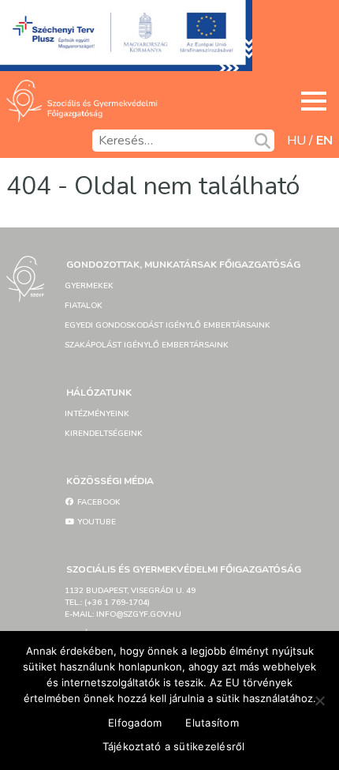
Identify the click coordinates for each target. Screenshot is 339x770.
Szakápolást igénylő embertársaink (147, 345)
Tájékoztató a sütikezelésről (173, 746)
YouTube (95, 522)
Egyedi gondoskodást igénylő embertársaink (167, 325)
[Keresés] (262, 140)
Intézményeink (97, 413)
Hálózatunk (99, 392)
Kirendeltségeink (104, 433)
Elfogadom (135, 722)
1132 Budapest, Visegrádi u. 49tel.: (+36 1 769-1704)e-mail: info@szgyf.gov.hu (130, 602)
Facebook (98, 502)
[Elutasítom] (319, 700)
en (324, 140)
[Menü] (314, 101)
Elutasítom (212, 722)
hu (296, 140)
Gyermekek (89, 285)
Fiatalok (83, 305)
